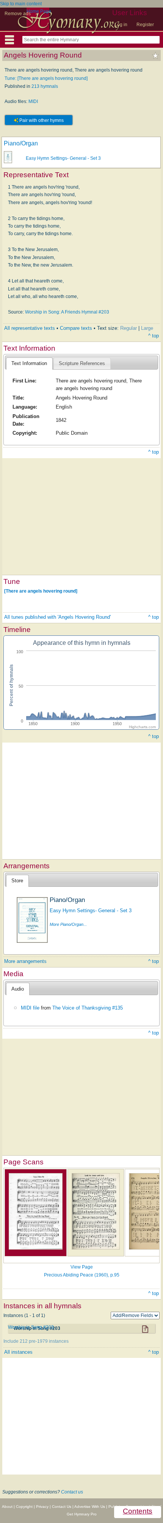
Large (147, 328)
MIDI (33, 101)
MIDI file (30, 1008)
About (7, 1506)
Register (145, 24)
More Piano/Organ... (68, 924)
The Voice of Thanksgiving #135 (87, 1008)
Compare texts (76, 328)
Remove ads (18, 13)
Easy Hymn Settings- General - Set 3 (63, 158)
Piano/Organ (21, 143)
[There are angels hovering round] (40, 591)
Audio (17, 989)
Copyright (24, 1506)
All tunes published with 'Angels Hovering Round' (57, 617)
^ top (153, 336)
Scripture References (82, 363)
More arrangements (25, 961)
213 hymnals (44, 86)
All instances (18, 1352)
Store (17, 880)
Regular (128, 328)
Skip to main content (21, 3)
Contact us (72, 1492)
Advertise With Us (89, 1506)
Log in (120, 24)
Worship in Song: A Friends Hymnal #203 (67, 312)
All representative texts (29, 328)
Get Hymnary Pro (82, 1514)
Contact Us (61, 1506)
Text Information (29, 363)
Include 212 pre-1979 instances (36, 1341)
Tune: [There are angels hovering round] (46, 78)
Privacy (42, 1506)
